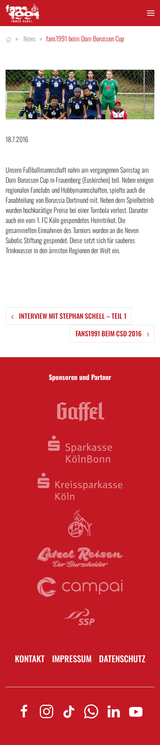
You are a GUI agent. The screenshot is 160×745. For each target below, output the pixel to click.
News (29, 38)
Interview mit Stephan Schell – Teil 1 (72, 316)
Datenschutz (122, 658)
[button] (150, 13)
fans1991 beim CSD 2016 (109, 333)
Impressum (72, 658)
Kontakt (30, 658)
